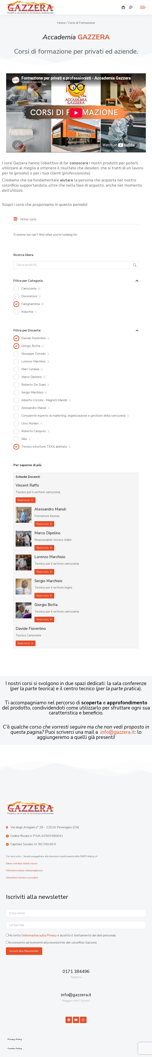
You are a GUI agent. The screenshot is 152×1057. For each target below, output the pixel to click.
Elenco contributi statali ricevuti (21, 863)
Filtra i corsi (28, 219)
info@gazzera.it (117, 732)
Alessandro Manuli (50, 509)
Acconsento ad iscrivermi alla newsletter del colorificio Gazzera (53, 942)
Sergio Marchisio (48, 581)
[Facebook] (69, 1020)
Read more (24, 500)
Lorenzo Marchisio (49, 557)
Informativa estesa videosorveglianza (24, 870)
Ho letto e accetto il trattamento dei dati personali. (62, 935)
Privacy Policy (15, 1039)
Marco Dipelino (47, 533)
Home (61, 23)
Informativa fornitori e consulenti (22, 877)
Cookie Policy (15, 1048)
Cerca (134, 265)
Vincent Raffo (27, 485)
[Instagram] (83, 1020)
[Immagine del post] (23, 515)
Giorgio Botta (46, 604)
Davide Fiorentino (31, 628)
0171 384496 (76, 972)
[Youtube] (76, 1020)
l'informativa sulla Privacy (39, 935)
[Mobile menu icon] (141, 7)
